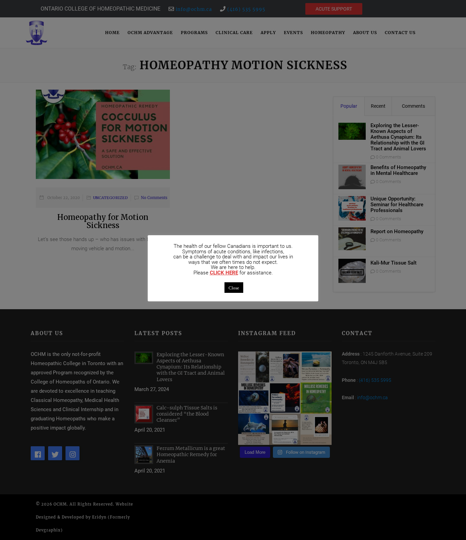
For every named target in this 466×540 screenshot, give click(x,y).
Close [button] (234, 287)
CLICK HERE (224, 272)
